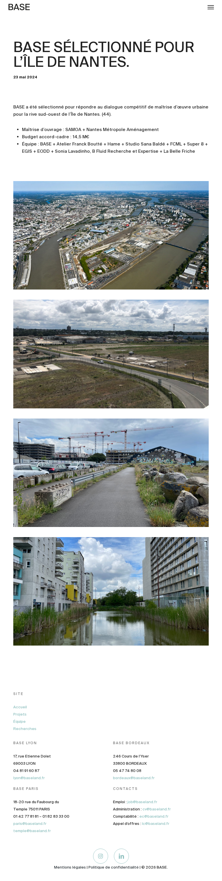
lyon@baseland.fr (29, 777)
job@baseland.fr (142, 801)
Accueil (20, 707)
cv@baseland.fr (157, 809)
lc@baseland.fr (155, 823)
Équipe (19, 721)
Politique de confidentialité (113, 867)
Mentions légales (70, 867)
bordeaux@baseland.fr (134, 777)
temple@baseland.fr (32, 830)
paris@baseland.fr (30, 823)
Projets (20, 714)
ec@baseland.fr (154, 816)
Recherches (24, 728)
